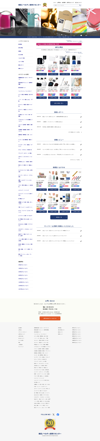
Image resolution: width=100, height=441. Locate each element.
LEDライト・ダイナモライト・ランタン (25, 157)
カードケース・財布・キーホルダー (25, 215)
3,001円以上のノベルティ (23, 289)
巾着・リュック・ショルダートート (25, 207)
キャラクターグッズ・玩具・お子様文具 (25, 171)
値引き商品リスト (61, 329)
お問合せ (59, 2)
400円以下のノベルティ (23, 275)
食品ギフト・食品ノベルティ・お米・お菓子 (24, 235)
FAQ (19, 342)
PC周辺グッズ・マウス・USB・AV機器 (25, 115)
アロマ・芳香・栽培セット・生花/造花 (25, 186)
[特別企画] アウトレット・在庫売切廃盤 (25, 83)
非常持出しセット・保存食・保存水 (25, 161)
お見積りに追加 (42, 74)
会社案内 (64, 2)
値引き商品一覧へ (59, 103)
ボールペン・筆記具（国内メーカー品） (25, 105)
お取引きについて (70, 2)
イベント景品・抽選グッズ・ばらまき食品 (25, 240)
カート (55, 2)
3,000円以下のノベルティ (23, 285)
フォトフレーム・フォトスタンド (24, 91)
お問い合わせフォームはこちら (50, 318)
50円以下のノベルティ (22, 264)
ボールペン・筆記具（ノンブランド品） (25, 110)
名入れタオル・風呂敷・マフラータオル (25, 225)
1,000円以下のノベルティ (23, 282)
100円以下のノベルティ (23, 268)
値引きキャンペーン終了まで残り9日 (74, 52)
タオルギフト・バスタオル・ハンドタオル (25, 230)
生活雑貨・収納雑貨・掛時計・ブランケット (25, 130)
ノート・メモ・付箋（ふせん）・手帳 (25, 100)
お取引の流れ (20, 336)
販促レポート (21, 65)
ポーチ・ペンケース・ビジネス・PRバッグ (25, 211)
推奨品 (19, 51)
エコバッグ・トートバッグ (23, 190)
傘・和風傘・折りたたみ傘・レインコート (25, 220)
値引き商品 (20, 47)
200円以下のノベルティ (23, 271)
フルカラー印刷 (21, 58)
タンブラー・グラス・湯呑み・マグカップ (25, 145)
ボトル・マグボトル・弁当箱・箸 (24, 149)
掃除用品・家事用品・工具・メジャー (25, 135)
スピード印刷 (21, 61)
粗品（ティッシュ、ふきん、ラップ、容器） (24, 255)
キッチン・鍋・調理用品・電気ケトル (25, 140)
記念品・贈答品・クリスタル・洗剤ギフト (25, 245)
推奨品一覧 (59, 217)
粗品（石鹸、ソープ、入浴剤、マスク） (25, 250)
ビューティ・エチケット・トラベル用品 (25, 176)
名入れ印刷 (20, 54)
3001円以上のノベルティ (76, 342)
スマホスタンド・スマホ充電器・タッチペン (25, 120)
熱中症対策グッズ (21, 87)
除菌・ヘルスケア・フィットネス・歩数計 (25, 181)
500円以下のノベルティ (23, 278)
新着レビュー (21, 68)
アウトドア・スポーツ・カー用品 (24, 153)
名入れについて (78, 2)
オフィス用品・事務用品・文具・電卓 (25, 95)
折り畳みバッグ (21, 198)
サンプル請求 (20, 340)
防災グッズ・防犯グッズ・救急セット (25, 166)
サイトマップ (20, 346)
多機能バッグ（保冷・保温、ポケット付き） (25, 203)
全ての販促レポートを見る (74, 132)
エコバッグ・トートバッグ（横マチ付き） (25, 194)
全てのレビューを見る (75, 159)
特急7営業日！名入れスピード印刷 (74, 41)
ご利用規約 (20, 344)
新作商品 (20, 44)
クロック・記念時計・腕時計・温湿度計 (25, 125)
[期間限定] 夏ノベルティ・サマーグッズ (25, 78)
